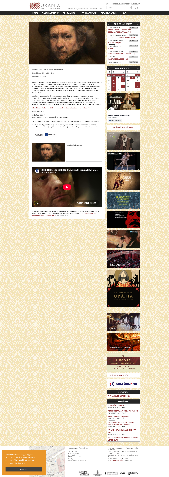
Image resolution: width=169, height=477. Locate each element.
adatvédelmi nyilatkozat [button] (15, 463)
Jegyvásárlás (134, 27)
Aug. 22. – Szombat (123, 24)
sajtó (70, 458)
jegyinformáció (73, 453)
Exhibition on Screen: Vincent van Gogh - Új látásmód (121, 423)
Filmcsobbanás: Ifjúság (118, 416)
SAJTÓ (108, 4)
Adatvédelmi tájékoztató (77, 460)
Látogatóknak (88, 13)
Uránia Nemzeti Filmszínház (119, 115)
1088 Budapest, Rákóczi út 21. (77, 9)
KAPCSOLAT (135, 4)
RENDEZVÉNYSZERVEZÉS (121, 4)
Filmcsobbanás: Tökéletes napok (123, 411)
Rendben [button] (23, 469)
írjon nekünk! (72, 455)
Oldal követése (116, 120)
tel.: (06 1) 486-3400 (95, 9)
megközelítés (72, 451)
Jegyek (124, 13)
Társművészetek (50, 13)
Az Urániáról (70, 13)
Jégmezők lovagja (116, 405)
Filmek (35, 13)
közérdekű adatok (74, 457)
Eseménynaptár (109, 13)
